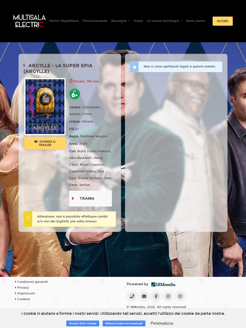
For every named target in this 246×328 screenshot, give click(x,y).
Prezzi (138, 21)
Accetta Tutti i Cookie (82, 323)
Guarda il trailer (47, 143)
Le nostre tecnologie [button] (163, 21)
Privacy (22, 288)
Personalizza (162, 323)
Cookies (23, 299)
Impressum (25, 293)
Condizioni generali (32, 282)
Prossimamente (95, 21)
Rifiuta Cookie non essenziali (123, 323)
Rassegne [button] (119, 21)
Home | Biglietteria (64, 21)
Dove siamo (195, 21)
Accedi (222, 21)
